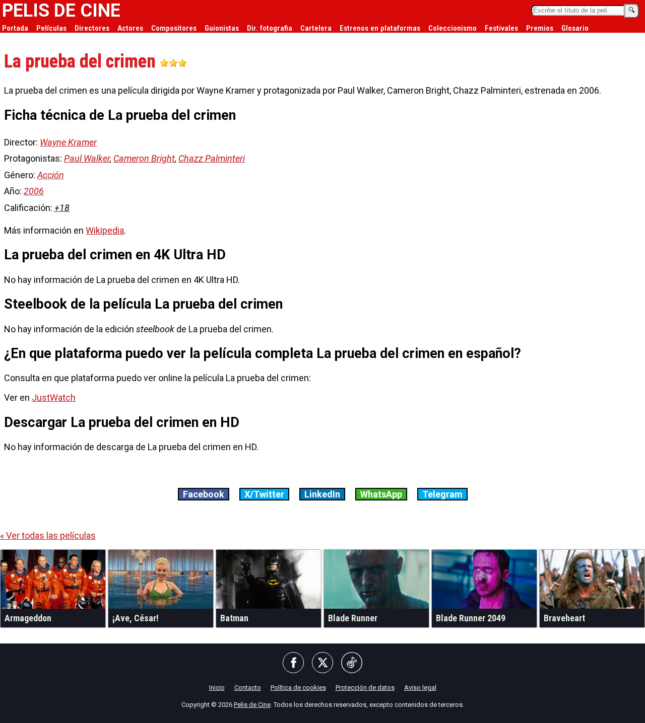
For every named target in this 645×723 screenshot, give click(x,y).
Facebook (203, 494)
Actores (130, 28)
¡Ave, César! (135, 618)
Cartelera (316, 28)
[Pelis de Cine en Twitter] (322, 663)
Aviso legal (420, 687)
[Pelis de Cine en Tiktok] (351, 663)
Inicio (217, 687)
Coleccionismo (452, 28)
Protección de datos (365, 687)
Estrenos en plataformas (380, 28)
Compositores (174, 28)
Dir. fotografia (269, 28)
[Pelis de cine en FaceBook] (293, 663)
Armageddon (28, 618)
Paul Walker (87, 158)
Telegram (442, 494)
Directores (92, 28)
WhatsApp (381, 494)
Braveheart (564, 618)
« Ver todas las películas (48, 535)
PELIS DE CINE (61, 10)
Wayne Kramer (68, 142)
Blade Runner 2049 (470, 618)
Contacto (247, 687)
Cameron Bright (144, 158)
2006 (34, 191)
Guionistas (222, 28)
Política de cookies (298, 687)
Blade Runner (352, 618)
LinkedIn (322, 494)
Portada (15, 28)
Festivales (501, 28)
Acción (50, 175)
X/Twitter (264, 494)
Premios (539, 28)
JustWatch (54, 397)
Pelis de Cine (252, 704)
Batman (234, 618)
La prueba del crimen (82, 61)
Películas (51, 28)
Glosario (575, 28)
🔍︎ (631, 10)
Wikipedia (105, 230)
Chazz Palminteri (211, 158)
